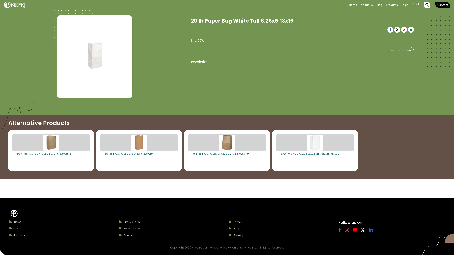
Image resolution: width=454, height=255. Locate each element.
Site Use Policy (132, 222)
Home (17, 222)
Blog (236, 228)
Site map (239, 235)
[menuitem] (353, 5)
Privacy (238, 222)
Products (19, 235)
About (17, 228)
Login (405, 5)
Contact (442, 5)
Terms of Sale (132, 228)
